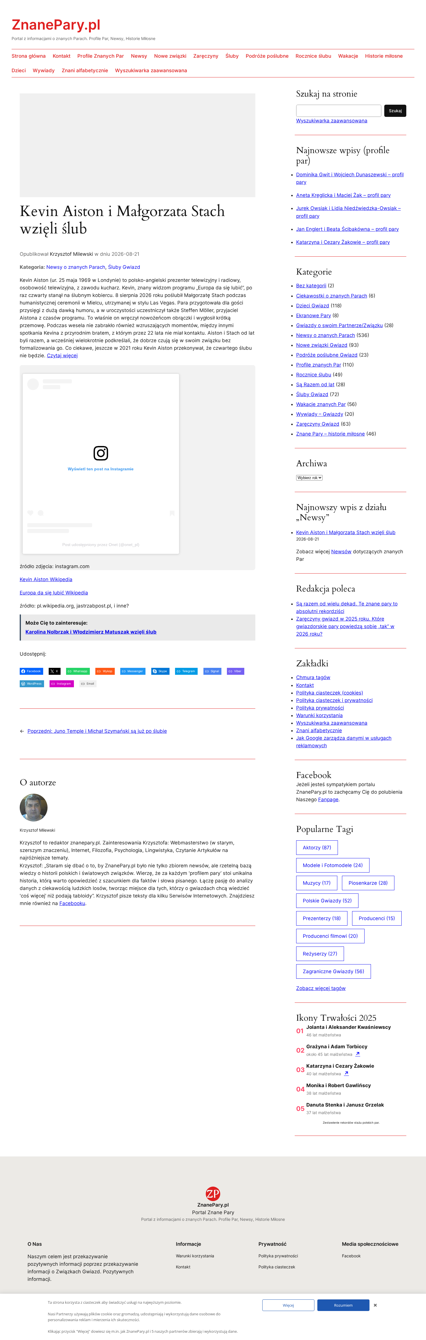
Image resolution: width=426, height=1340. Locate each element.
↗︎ (357, 1054)
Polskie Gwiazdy (327, 901)
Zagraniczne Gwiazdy (333, 971)
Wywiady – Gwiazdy (319, 414)
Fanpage (328, 799)
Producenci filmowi (330, 936)
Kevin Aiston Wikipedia (46, 579)
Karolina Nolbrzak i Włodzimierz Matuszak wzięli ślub (91, 632)
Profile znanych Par (318, 365)
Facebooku (72, 903)
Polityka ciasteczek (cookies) (329, 693)
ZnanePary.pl (56, 24)
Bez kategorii (311, 286)
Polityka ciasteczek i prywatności (334, 700)
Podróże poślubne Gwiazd (327, 355)
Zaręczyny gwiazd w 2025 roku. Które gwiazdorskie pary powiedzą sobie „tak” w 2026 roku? (345, 626)
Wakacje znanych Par (321, 404)
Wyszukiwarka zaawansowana (331, 121)
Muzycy (317, 883)
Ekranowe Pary (313, 315)
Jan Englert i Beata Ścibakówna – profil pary (347, 229)
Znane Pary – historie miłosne (330, 434)
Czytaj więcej (62, 355)
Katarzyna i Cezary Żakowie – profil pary (343, 242)
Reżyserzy (320, 954)
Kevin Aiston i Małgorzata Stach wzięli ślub (346, 532)
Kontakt (305, 685)
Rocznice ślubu (313, 375)
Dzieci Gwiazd (312, 306)
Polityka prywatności (320, 708)
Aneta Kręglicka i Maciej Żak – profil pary (343, 195)
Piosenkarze (368, 883)
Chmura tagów (313, 677)
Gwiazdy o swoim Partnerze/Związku (339, 325)
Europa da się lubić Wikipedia (54, 593)
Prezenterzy (322, 918)
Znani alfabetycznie (319, 730)
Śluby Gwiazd (124, 267)
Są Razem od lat (315, 384)
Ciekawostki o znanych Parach (331, 296)
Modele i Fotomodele (333, 865)
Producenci (377, 918)
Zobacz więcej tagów (321, 988)
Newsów (341, 551)
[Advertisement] (137, 149)
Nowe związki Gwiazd (321, 345)
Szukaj (395, 110)
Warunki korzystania (319, 715)
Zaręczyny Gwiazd (317, 424)
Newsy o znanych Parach (75, 267)
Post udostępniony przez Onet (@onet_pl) (100, 544)
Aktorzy (317, 848)
